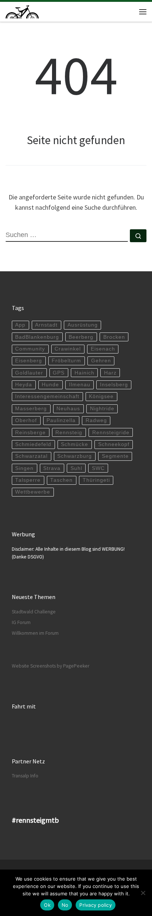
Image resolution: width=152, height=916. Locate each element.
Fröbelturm (66, 360)
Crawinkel (68, 349)
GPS (59, 373)
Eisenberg (28, 360)
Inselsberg (114, 384)
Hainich (84, 373)
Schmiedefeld (33, 444)
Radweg (96, 420)
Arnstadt (46, 325)
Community (30, 349)
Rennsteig (68, 432)
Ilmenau (79, 384)
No (65, 905)
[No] (142, 892)
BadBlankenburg (37, 337)
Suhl (76, 468)
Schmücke (74, 444)
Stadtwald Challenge (34, 612)
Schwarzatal (31, 456)
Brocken (114, 337)
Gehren (101, 360)
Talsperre (28, 480)
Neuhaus (68, 408)
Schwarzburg (74, 456)
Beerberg (81, 337)
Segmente (115, 456)
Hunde (50, 384)
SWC (98, 468)
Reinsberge (30, 432)
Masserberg (31, 408)
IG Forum (21, 622)
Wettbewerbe (32, 492)
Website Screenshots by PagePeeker (50, 666)
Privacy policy (95, 905)
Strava (52, 468)
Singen (24, 468)
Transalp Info (25, 776)
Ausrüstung (83, 325)
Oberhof (26, 420)
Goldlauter (29, 373)
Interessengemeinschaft (47, 396)
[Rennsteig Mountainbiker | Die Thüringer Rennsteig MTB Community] (22, 11)
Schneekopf (113, 444)
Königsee (101, 396)
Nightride (102, 408)
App (20, 325)
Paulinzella (61, 420)
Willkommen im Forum (35, 633)
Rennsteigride (110, 432)
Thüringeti (96, 480)
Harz (110, 373)
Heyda (23, 384)
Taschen (61, 480)
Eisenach (103, 349)
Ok (47, 905)
